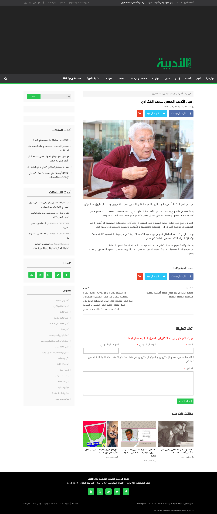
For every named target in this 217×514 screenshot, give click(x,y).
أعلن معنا (65, 329)
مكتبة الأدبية (93, 78)
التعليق (188, 369)
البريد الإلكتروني (146, 345)
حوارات (155, 78)
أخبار (199, 78)
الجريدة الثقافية (63, 364)
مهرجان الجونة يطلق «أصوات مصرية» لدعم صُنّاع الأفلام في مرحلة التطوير (148, 2)
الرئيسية (210, 78)
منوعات (108, 78)
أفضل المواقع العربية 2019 (59, 335)
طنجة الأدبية (186, 107)
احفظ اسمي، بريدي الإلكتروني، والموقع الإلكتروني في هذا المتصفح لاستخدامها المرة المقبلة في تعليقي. (140, 359)
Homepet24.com (169, 510)
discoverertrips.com (185, 510)
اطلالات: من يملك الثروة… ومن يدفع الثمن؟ (51, 140)
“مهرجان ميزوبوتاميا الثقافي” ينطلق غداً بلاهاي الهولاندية (101, 451)
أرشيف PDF (52, 3)
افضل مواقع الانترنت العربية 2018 (55, 352)
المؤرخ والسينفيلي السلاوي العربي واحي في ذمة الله (48, 166)
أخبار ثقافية (64, 312)
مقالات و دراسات (138, 78)
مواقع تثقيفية (63, 387)
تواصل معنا (64, 370)
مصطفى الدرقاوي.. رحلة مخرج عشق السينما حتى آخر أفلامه (48, 148)
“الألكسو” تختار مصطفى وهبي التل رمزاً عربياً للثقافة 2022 (177, 451)
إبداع (177, 78)
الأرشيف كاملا (63, 358)
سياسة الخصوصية (61, 375)
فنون (167, 78)
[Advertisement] (108, 33)
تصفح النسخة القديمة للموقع (79, 3)
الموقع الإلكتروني (109, 345)
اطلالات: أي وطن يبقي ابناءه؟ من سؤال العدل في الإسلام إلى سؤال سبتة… (49, 175)
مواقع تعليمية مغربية (60, 393)
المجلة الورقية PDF (72, 78)
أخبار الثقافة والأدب (61, 306)
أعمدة (188, 78)
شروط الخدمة (63, 381)
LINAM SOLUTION (155, 504)
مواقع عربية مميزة (62, 399)
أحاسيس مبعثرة (62, 300)
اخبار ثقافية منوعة (61, 347)
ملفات (121, 78)
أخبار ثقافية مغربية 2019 (59, 323)
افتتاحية (62, 3)
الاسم (189, 345)
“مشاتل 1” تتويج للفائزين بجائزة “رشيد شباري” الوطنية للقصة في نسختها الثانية (138, 452)
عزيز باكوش (64, 213)
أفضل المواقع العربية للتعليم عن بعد (55, 341)
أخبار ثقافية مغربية (61, 318)
